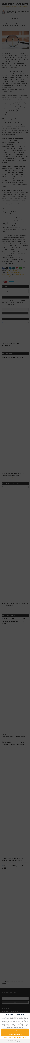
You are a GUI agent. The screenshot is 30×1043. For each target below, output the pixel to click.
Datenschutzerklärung (12, 1040)
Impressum (20, 1040)
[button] (15, 1034)
